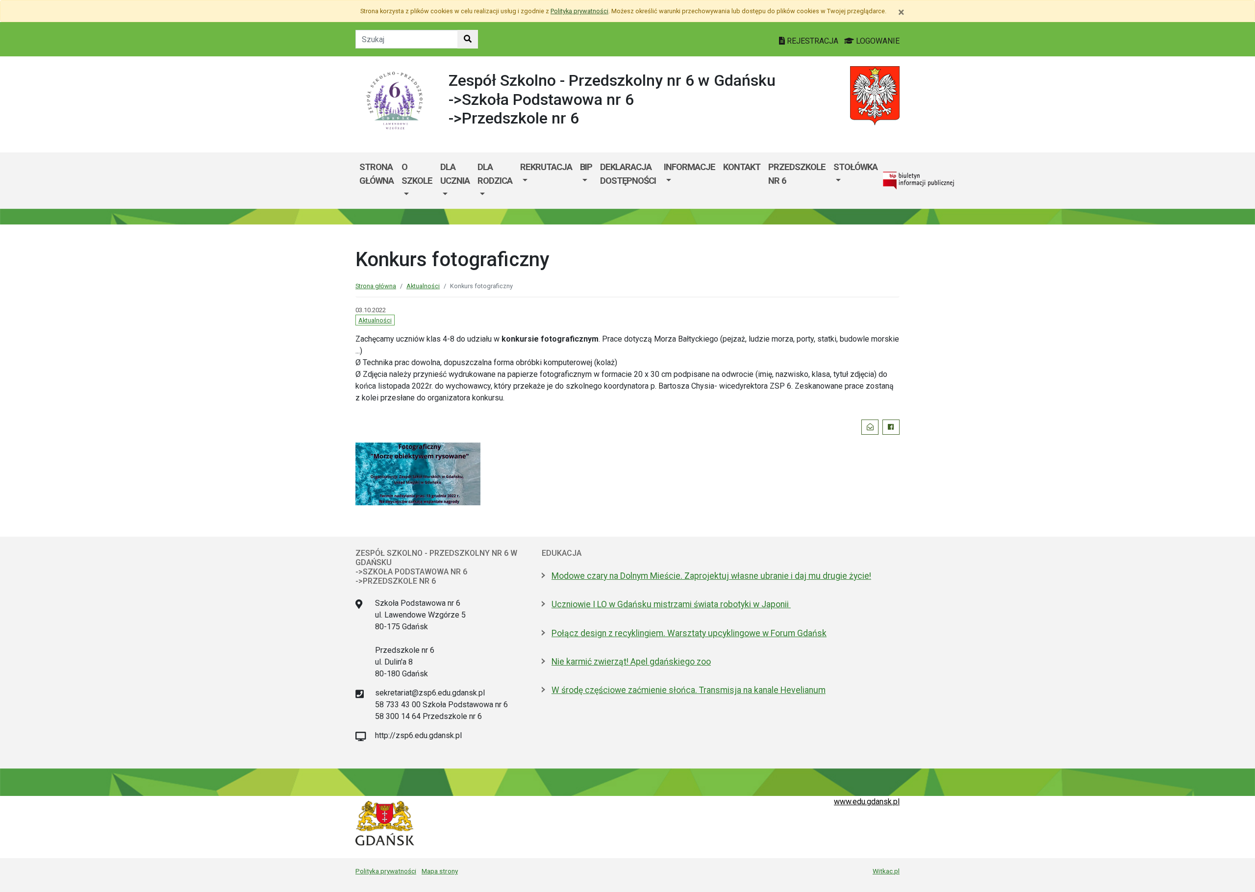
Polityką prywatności (579, 11)
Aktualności (423, 286)
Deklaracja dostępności (628, 174)
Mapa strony (440, 871)
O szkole (417, 174)
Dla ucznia (455, 174)
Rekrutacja (546, 167)
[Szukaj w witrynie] (467, 39)
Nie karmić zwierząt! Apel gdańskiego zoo (631, 662)
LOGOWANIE (877, 41)
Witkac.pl (886, 871)
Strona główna (376, 174)
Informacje (689, 167)
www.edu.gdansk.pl (867, 801)
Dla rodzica (494, 174)
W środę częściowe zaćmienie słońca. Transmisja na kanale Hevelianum (689, 690)
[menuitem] (417, 180)
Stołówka (855, 167)
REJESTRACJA (812, 41)
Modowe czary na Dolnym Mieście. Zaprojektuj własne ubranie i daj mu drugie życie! (711, 576)
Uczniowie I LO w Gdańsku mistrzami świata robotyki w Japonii (671, 604)
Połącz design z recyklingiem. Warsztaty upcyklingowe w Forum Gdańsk (689, 633)
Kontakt (741, 167)
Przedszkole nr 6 (797, 174)
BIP (586, 167)
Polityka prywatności (385, 871)
